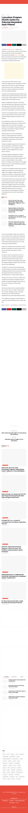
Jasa (15, 765)
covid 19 (4, 761)
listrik (8, 767)
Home (3, 15)
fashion (9, 761)
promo (8, 772)
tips (16, 776)
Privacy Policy (12, 802)
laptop (4, 767)
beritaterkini (12, 756)
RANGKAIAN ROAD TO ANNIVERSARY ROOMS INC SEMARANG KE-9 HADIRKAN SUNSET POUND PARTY (14, 576)
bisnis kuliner (15, 758)
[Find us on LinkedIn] (15, 809)
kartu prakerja (14, 305)
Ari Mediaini (5, 27)
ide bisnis (5, 763)
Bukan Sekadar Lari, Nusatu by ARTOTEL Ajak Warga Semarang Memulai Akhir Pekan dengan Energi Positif (16, 209)
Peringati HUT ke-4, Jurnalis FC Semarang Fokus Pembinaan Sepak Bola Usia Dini (17, 217)
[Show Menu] (1, 2)
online (4, 769)
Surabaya (12, 776)
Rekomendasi (19, 772)
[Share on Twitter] (19, 45)
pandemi (13, 769)
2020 (4, 754)
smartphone (5, 776)
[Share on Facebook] (4, 45)
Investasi (5, 765)
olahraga (19, 767)
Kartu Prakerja (17, 55)
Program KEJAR (22, 305)
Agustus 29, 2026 (12, 213)
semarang (11, 774)
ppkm (4, 772)
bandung (21, 754)
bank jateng (5, 756)
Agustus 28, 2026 (12, 227)
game (14, 761)
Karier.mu (7, 305)
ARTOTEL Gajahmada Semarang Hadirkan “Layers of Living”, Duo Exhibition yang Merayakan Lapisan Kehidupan (17, 223)
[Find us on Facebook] (10, 809)
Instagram (17, 763)
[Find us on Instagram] (12, 809)
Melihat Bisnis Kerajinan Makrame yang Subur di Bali (17, 697)
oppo (8, 769)
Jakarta (10, 765)
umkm (4, 778)
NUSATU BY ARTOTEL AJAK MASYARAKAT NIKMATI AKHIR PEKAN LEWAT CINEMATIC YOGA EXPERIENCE (16, 202)
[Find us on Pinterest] (17, 809)
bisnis (18, 756)
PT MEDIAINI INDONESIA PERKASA (11, 792)
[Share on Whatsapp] (14, 45)
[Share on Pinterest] (9, 45)
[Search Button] (26, 2)
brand (21, 758)
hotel (18, 761)
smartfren (17, 774)
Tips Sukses (21, 776)
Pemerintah (19, 769)
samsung (5, 774)
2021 (8, 754)
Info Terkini (7, 15)
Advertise (12, 800)
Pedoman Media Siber (20, 800)
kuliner (19, 765)
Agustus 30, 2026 (12, 205)
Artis (17, 754)
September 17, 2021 (14, 27)
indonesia (11, 763)
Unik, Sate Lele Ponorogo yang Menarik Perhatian (16, 686)
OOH (17, 802)
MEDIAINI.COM (10, 49)
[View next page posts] (15, 230)
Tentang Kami (5, 800)
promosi (13, 772)
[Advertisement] (14, 71)
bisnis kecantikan (7, 758)
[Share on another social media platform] (24, 45)
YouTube (18, 778)
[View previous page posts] (13, 230)
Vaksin (8, 778)
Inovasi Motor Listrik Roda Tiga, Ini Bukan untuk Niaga (17, 692)
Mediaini (13, 767)
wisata (13, 778)
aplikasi (12, 754)
